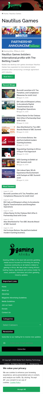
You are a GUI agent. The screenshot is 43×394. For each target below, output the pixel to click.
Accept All (21, 389)
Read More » (8, 77)
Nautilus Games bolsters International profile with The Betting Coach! (19, 58)
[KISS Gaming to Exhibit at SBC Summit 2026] (8, 162)
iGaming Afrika (8, 51)
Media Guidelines (8, 301)
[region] (21, 379)
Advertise (5, 294)
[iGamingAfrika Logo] (14, 5)
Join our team (7, 305)
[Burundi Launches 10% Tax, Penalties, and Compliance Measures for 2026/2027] (8, 93)
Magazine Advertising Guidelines (14, 298)
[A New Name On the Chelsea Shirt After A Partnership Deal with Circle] (8, 118)
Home (5, 14)
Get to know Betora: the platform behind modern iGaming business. (27, 140)
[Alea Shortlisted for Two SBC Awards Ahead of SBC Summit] (8, 130)
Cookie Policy (15, 382)
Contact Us (6, 312)
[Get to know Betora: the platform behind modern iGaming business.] (8, 140)
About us (5, 290)
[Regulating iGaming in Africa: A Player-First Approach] (8, 152)
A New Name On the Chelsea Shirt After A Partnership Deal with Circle (28, 118)
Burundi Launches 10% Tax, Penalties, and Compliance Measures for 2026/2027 (28, 92)
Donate (4, 309)
